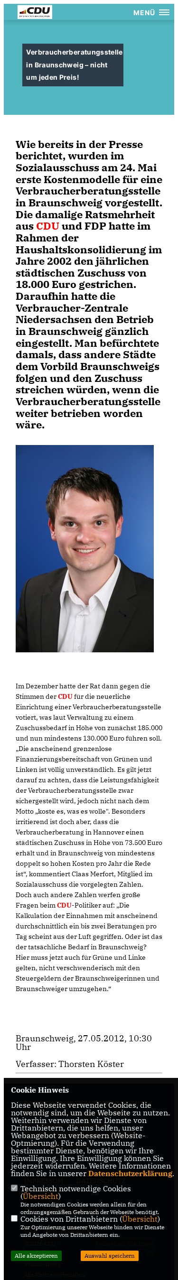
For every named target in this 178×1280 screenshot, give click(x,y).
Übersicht (40, 1196)
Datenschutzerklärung (130, 1173)
